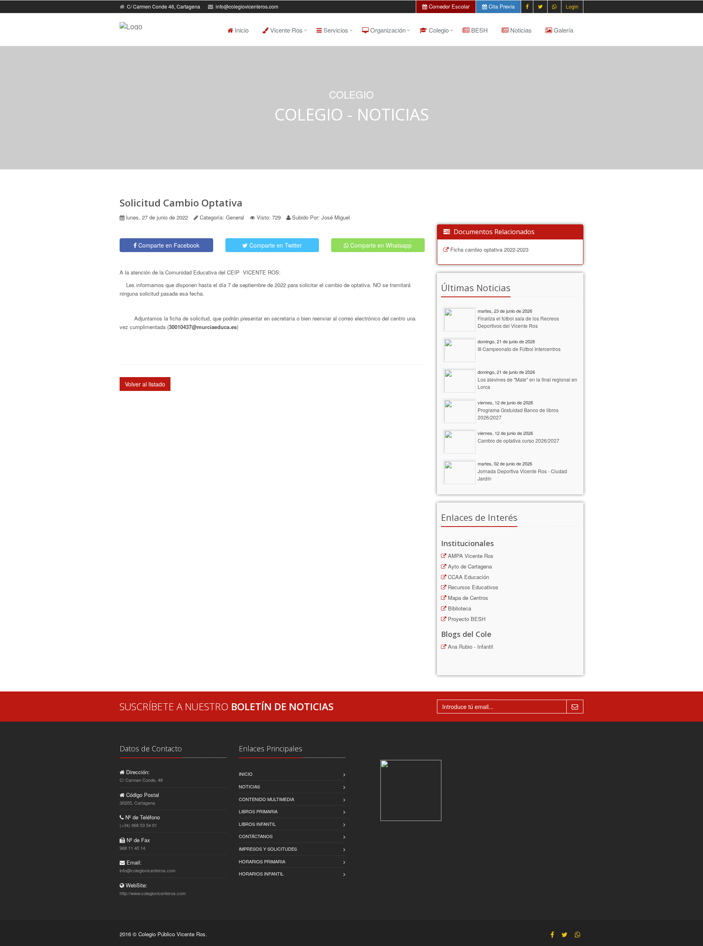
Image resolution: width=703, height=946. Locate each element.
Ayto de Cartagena (469, 566)
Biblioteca (458, 608)
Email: (133, 862)
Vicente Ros (286, 30)
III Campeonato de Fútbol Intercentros (519, 348)
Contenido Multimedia (266, 799)
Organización (387, 30)
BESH (478, 30)
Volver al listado (145, 384)
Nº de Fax (137, 840)
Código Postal (141, 795)
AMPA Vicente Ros (469, 556)
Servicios (335, 30)
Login (572, 6)
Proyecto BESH (465, 619)
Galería (562, 30)
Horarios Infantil (261, 873)
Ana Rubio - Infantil (469, 646)
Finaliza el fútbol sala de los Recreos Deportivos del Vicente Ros (518, 322)
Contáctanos (256, 836)
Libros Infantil (257, 824)
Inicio (241, 30)
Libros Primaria (258, 811)
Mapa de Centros (467, 597)
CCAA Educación (467, 577)
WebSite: (135, 885)
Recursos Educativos (472, 587)
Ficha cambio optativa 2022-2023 (488, 249)
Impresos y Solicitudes (268, 848)
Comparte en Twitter (275, 245)
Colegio (438, 30)
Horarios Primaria (262, 861)
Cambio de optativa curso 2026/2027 (518, 440)
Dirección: (137, 772)
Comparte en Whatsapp (380, 245)
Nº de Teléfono (142, 817)
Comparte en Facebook (168, 245)
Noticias (520, 30)
